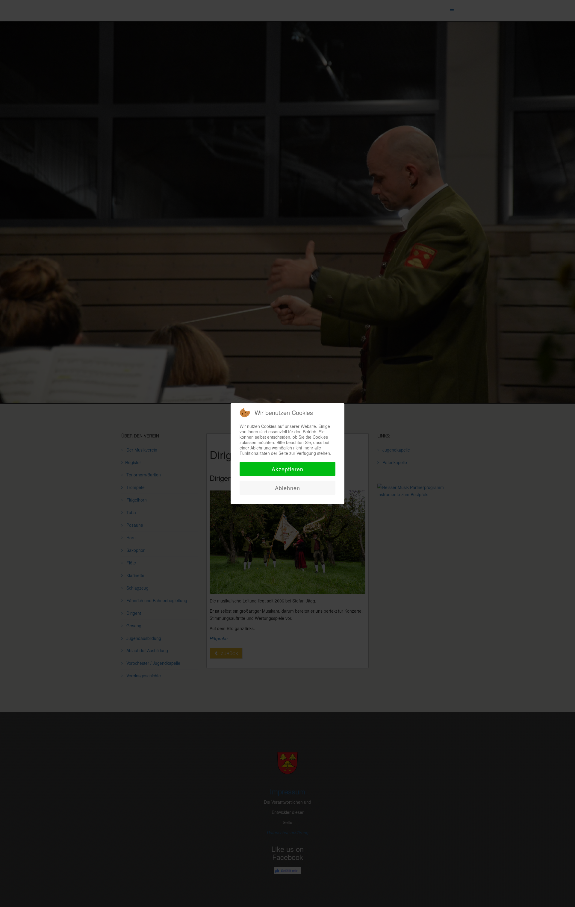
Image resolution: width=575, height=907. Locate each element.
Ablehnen (287, 488)
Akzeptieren (287, 469)
